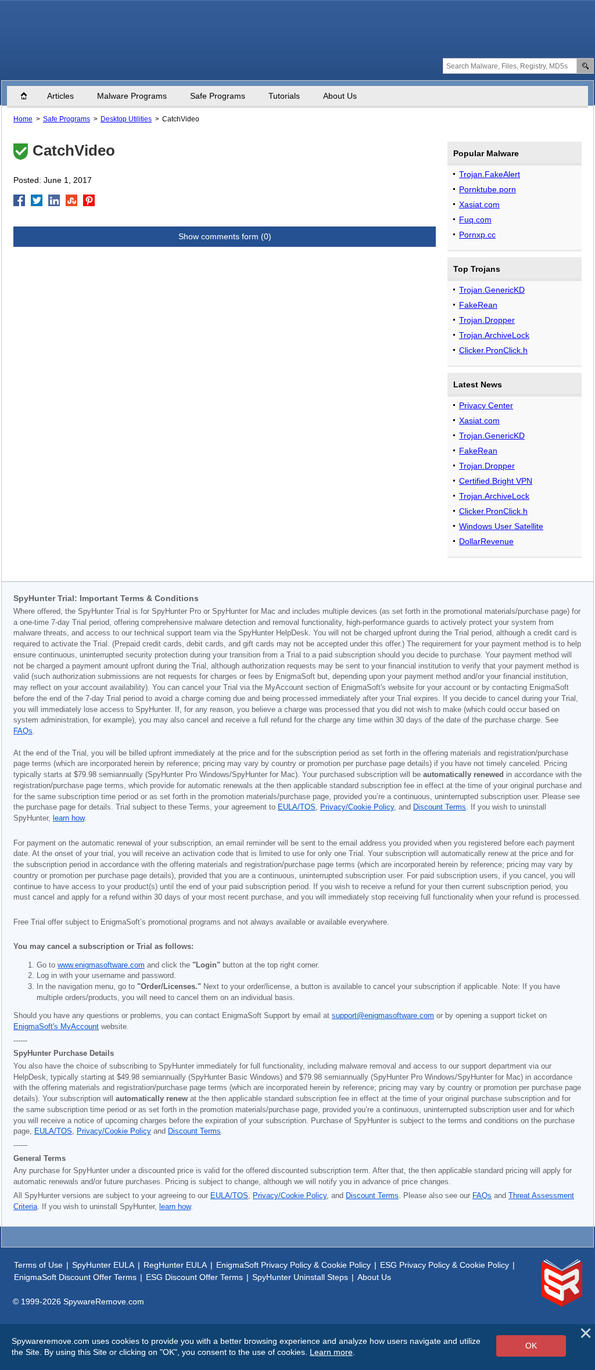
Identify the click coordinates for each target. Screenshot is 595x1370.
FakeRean (478, 305)
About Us (340, 95)
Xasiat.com (479, 204)
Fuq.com (475, 219)
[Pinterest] (89, 200)
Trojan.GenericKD (492, 289)
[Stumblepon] (71, 200)
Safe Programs (217, 95)
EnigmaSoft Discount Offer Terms (75, 1277)
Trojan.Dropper (487, 320)
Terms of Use (38, 1265)
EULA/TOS (297, 807)
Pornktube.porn (487, 189)
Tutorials (284, 95)
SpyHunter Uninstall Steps (300, 1277)
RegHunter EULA (175, 1265)
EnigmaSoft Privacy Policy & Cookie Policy (293, 1265)
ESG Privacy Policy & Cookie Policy (444, 1265)
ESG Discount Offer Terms (194, 1277)
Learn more (331, 1352)
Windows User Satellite (501, 526)
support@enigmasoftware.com (383, 1016)
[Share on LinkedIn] (54, 200)
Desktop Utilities (126, 119)
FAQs (23, 731)
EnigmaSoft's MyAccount (56, 1027)
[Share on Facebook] (19, 200)
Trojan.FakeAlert (489, 174)
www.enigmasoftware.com (101, 965)
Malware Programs (132, 95)
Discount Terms (439, 807)
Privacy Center (486, 405)
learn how (68, 818)
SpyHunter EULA (103, 1265)
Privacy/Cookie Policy (357, 807)
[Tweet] (36, 200)
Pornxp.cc (477, 234)
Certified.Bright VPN (495, 481)
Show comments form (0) (224, 236)
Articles (60, 95)
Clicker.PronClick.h (493, 350)
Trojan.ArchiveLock (494, 335)
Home (29, 95)
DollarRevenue (486, 541)
